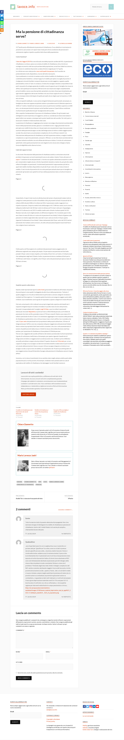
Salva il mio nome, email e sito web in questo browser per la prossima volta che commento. (40, 673)
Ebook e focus (63, 16)
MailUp (85, 725)
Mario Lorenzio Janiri (57, 481)
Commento (20, 630)
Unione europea (89, 214)
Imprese (87, 152)
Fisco (86, 136)
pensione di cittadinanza (25, 484)
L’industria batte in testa (90, 312)
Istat (45, 481)
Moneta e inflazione (91, 181)
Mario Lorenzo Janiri (37, 43)
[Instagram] (90, 706)
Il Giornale (60, 341)
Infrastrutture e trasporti (92, 161)
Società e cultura (90, 201)
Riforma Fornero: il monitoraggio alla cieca (96, 291)
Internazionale (89, 165)
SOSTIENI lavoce (28, 394)
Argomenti (16, 16)
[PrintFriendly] (2, 26)
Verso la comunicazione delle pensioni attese (96, 273)
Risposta (67, 533)
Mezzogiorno (89, 177)
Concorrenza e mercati (91, 116)
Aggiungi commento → (65, 509)
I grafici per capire (48, 16)
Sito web (19, 662)
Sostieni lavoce (104, 16)
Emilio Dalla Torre (88, 729)
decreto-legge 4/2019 (24, 61)
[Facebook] (2, 12)
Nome (18, 652)
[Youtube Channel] (97, 706)
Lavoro (87, 173)
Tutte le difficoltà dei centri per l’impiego (95, 225)
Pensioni (87, 185)
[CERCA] (111, 7)
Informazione (89, 157)
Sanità (87, 193)
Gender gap (88, 140)
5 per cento (23, 321)
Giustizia (87, 144)
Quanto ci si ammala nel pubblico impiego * (95, 333)
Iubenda (85, 727)
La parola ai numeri (66, 43)
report (18, 159)
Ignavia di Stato (88, 256)
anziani (19, 481)
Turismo (87, 210)
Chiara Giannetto (23, 43)
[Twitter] (2, 15)
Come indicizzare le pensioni (91, 240)
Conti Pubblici (89, 120)
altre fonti (41, 289)
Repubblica (32, 311)
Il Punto (70, 498)
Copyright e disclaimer (53, 719)
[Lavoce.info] (23, 7)
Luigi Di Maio (44, 309)
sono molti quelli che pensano (45, 71)
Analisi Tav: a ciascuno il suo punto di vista (29, 498)
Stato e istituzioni (90, 206)
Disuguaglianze (89, 124)
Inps (40, 481)
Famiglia (87, 132)
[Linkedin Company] (94, 706)
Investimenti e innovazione (93, 169)
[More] (2, 30)
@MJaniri (52, 467)
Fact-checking (77, 16)
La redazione (91, 16)
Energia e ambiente (90, 128)
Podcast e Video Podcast (31, 16)
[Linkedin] (2, 19)
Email (48, 652)
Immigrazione (89, 148)
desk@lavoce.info (51, 710)
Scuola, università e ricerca (92, 197)
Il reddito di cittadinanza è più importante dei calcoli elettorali (24, 411)
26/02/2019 (51, 43)
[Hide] (0, 33)
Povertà (87, 189)
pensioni (38, 484)
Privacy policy (50, 721)
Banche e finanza (90, 112)
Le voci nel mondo (88, 716)
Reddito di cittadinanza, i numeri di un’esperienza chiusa (41, 411)
